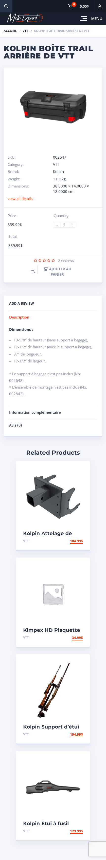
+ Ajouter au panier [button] (64, 541)
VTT (25, 30)
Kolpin (58, 171)
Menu (96, 18)
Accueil (10, 30)
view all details (20, 198)
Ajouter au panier (60, 271)
